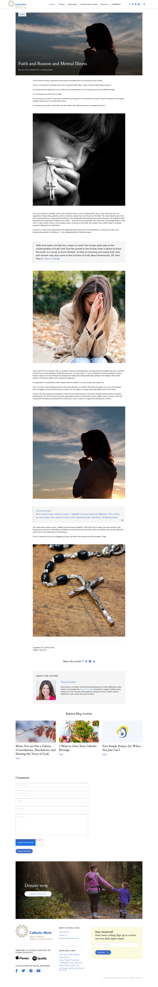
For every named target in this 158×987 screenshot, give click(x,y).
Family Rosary (64, 957)
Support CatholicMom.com (69, 938)
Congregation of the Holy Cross (70, 963)
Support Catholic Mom (38, 894)
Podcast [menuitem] (61, 4)
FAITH (22, 14)
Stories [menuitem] (51, 4)
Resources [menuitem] (104, 4)
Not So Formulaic (86, 689)
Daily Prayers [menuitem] (72, 4)
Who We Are (64, 932)
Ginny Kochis (47, 70)
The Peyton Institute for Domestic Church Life (71, 969)
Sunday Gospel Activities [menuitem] (88, 4)
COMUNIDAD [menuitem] (116, 4)
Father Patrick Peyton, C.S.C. (69, 965)
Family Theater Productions (69, 960)
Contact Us (63, 935)
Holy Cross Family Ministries (69, 954)
